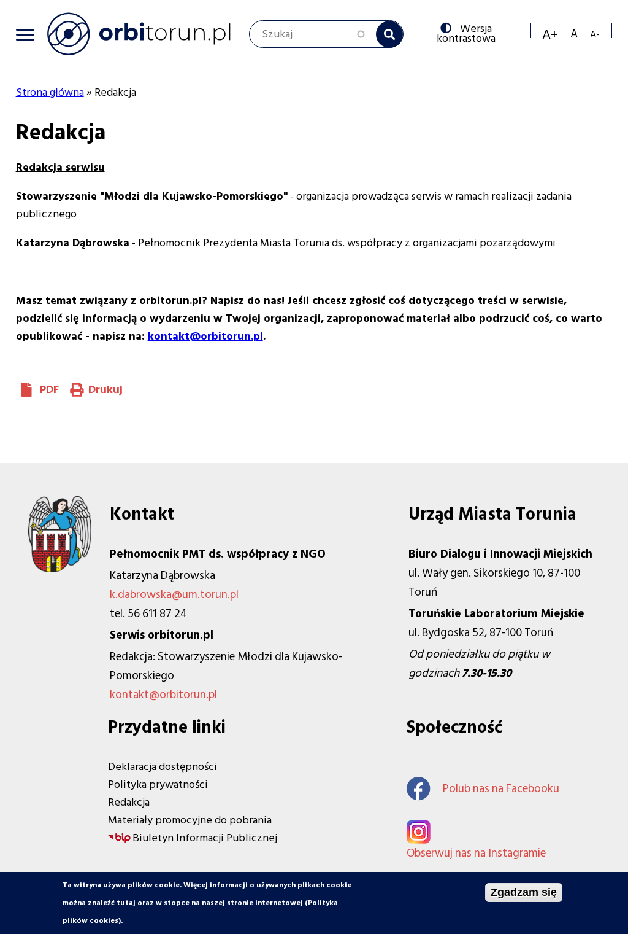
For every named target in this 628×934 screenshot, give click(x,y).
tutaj (126, 903)
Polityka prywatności (158, 784)
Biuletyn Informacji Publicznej (204, 838)
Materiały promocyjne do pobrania (190, 820)
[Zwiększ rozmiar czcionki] (550, 34)
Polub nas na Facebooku (501, 788)
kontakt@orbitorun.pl (163, 694)
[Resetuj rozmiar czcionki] (574, 34)
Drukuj (105, 390)
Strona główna (50, 92)
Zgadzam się (524, 892)
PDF (49, 390)
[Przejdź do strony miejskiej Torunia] (59, 568)
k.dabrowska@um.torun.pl (174, 594)
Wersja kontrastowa (469, 32)
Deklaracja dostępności (162, 767)
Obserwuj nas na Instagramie (476, 853)
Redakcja (129, 802)
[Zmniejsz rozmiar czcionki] (595, 34)
